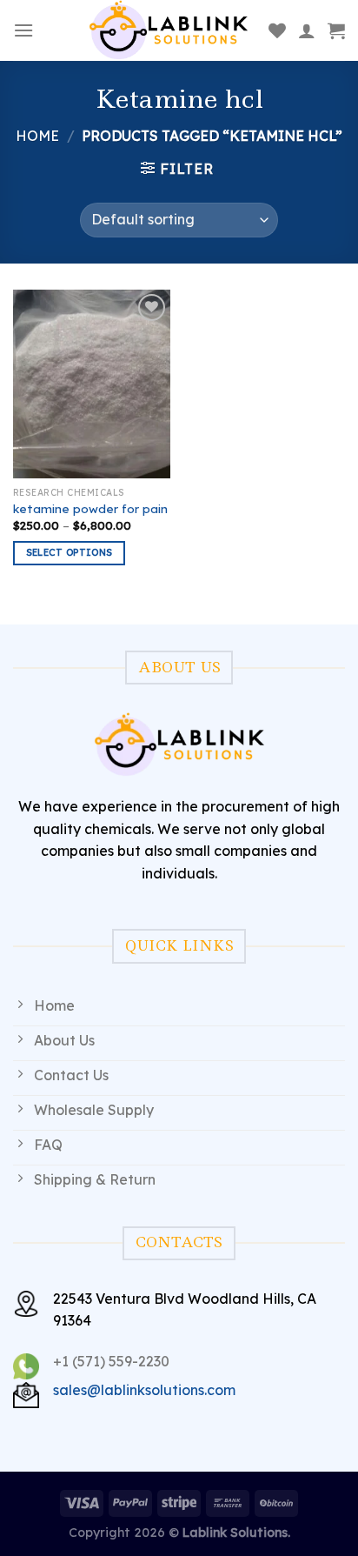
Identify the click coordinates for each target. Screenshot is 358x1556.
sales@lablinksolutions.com (144, 1390)
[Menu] (23, 30)
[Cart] (336, 30)
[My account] (306, 30)
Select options (69, 552)
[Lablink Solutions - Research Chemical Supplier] (168, 30)
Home (37, 135)
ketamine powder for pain (90, 508)
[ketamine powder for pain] (91, 384)
